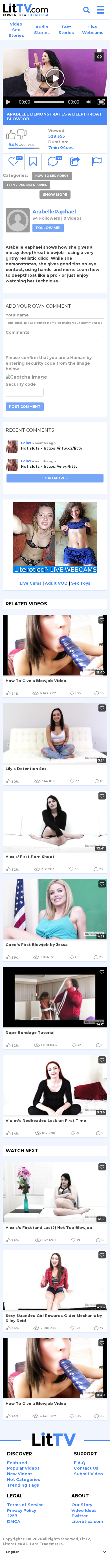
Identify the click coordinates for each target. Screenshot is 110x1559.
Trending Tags (23, 1485)
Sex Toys (80, 583)
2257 (12, 1515)
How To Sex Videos (52, 176)
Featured (17, 1462)
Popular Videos (23, 1468)
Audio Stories (42, 29)
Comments (17, 332)
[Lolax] (12, 448)
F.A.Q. (80, 1462)
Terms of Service (25, 1504)
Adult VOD (56, 583)
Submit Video (88, 1473)
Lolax (26, 443)
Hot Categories (23, 1479)
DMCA (13, 1521)
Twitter (79, 1515)
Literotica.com (87, 1521)
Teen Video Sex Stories (26, 185)
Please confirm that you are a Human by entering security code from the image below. (49, 363)
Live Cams (30, 583)
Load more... (55, 478)
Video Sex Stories (16, 30)
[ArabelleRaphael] (18, 220)
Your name (17, 315)
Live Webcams (92, 29)
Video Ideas (83, 1510)
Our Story (81, 1504)
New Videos (19, 1473)
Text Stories (66, 29)
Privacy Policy (21, 1510)
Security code (21, 384)
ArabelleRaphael (54, 212)
